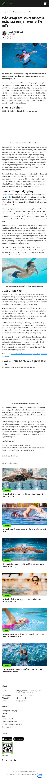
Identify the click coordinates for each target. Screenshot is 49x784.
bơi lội (8, 197)
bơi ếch (24, 100)
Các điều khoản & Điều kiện (12, 724)
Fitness (30, 12)
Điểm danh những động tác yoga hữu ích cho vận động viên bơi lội (23, 635)
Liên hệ (4, 713)
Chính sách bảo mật (9, 727)
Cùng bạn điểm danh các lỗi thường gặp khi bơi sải (24, 530)
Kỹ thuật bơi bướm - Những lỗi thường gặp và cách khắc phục (23, 565)
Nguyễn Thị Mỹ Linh (15, 32)
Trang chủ (5, 12)
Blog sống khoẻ (18, 12)
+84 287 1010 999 (23, 698)
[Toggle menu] (45, 3)
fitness (15, 456)
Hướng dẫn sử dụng (9, 711)
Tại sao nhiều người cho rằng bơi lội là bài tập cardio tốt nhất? (23, 670)
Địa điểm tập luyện (9, 719)
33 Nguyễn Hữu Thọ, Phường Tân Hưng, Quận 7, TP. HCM (28, 691)
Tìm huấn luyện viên (9, 721)
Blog (3, 716)
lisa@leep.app (21, 701)
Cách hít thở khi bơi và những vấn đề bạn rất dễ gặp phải (23, 495)
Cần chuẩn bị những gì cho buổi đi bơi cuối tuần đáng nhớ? (22, 600)
